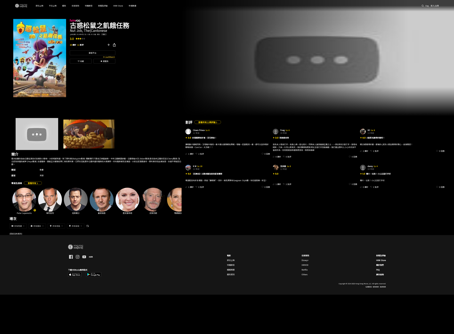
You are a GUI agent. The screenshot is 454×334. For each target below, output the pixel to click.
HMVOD (305, 265)
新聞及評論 (381, 255)
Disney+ (305, 260)
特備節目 (231, 265)
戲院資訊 (231, 274)
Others (305, 274)
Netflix (305, 269)
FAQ (378, 269)
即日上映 (231, 260)
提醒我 (104, 61)
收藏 (81, 61)
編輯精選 (231, 269)
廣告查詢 (380, 274)
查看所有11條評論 (207, 122)
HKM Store (381, 260)
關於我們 (380, 265)
